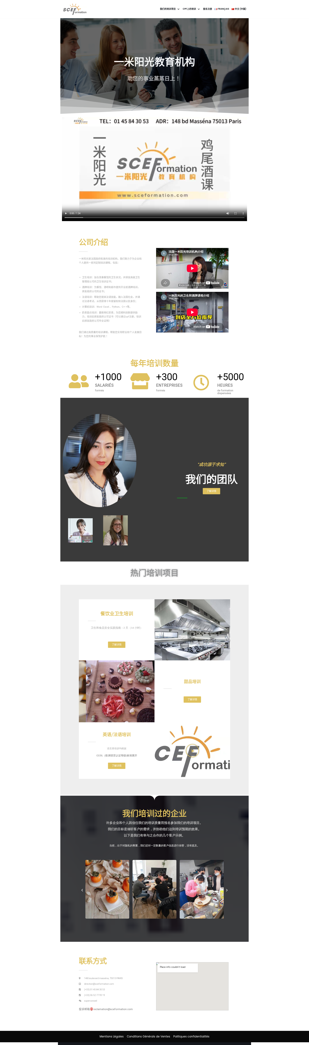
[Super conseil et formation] (76, 9)
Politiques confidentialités (191, 1036)
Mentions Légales (112, 1036)
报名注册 (207, 8)
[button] (211, 491)
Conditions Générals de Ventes (148, 1036)
